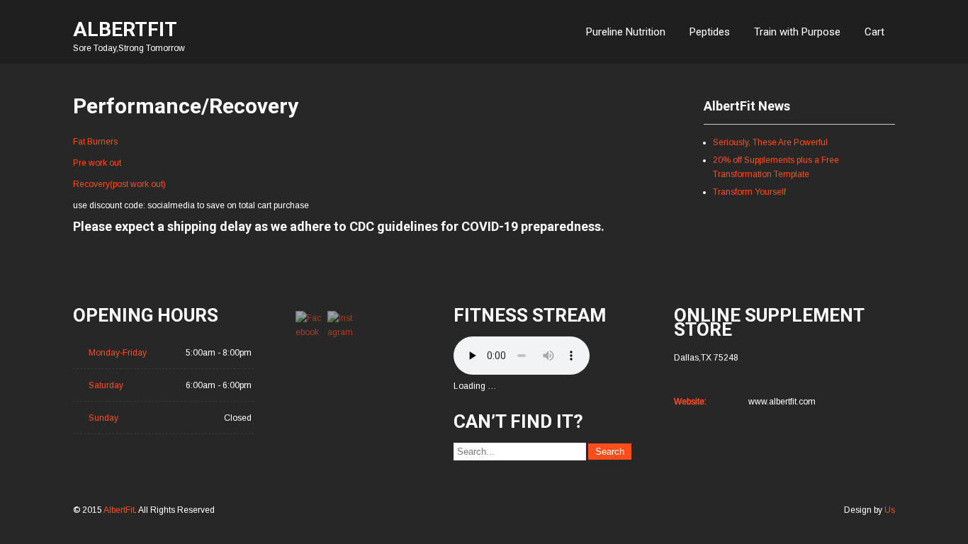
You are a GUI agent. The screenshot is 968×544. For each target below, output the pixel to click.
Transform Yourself (749, 192)
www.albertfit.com (782, 402)
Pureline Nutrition (625, 32)
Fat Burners (95, 142)
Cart (874, 32)
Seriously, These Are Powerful (770, 142)
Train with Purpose (797, 32)
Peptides (710, 32)
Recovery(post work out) (119, 184)
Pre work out (97, 163)
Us (889, 510)
